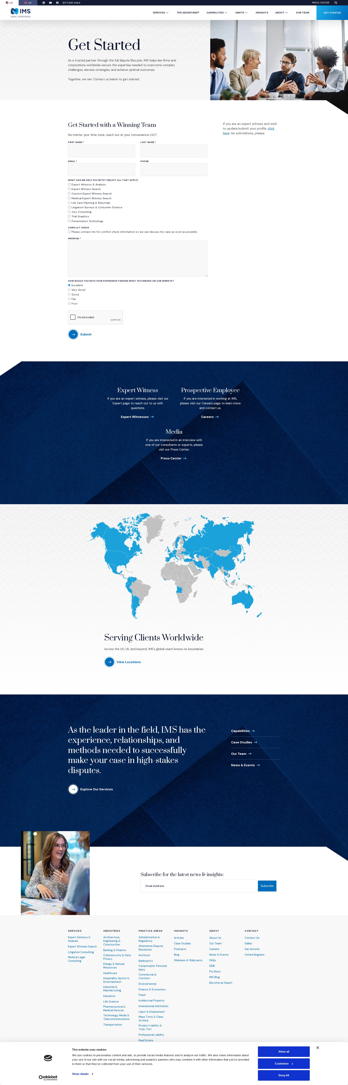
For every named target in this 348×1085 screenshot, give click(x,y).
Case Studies (241, 742)
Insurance (109, 996)
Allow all (283, 1051)
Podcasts (180, 949)
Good (75, 294)
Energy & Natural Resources (113, 965)
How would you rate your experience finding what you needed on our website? (121, 281)
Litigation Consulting (81, 952)
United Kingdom (254, 955)
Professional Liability (151, 1035)
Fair (74, 299)
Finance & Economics (152, 989)
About (279, 12)
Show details (80, 1073)
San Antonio (252, 949)
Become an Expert (220, 983)
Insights (262, 12)
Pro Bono (215, 971)
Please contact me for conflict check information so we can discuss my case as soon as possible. (135, 231)
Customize (282, 1063)
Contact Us (252, 938)
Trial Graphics (80, 216)
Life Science (111, 1001)
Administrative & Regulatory (149, 939)
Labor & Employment (152, 1012)
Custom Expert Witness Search (92, 193)
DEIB (212, 966)
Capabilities (215, 12)
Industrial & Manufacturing (112, 988)
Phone (144, 161)
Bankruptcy (146, 961)
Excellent (77, 285)
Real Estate (146, 1040)
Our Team (302, 12)
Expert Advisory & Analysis (89, 184)
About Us (215, 938)
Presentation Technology (87, 221)
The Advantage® (188, 12)
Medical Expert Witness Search (91, 198)
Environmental (147, 984)
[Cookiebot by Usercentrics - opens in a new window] (48, 1078)
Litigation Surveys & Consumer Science (97, 207)
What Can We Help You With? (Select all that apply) (103, 180)
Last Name (148, 142)
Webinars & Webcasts (188, 960)
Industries (111, 931)
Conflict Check (78, 227)
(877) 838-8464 (71, 2)
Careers (207, 417)
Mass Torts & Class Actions (151, 1018)
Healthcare (110, 973)
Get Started (332, 12)
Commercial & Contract (148, 976)
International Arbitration (153, 1006)
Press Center (320, 2)
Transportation (112, 1024)
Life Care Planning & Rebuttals (91, 202)
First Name (76, 142)
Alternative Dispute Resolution (151, 947)
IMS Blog (214, 977)
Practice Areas (151, 931)
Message (74, 238)
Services (159, 12)
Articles (179, 938)
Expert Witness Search (86, 189)
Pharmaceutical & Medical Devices (114, 1008)
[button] (336, 2)
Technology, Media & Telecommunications (116, 1017)
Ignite (239, 12)
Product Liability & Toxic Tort (150, 1027)
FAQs (212, 960)
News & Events (243, 765)
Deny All (284, 1075)
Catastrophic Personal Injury (153, 967)
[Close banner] (317, 1047)
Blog (176, 955)
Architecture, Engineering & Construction (112, 941)
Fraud (142, 995)
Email (72, 161)
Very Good (78, 289)
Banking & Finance (114, 950)
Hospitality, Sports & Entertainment (116, 980)
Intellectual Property (151, 1000)
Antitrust (144, 955)
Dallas (248, 943)
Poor (75, 303)
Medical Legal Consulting (76, 959)
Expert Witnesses (135, 417)
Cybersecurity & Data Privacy (117, 957)
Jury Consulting (82, 211)
